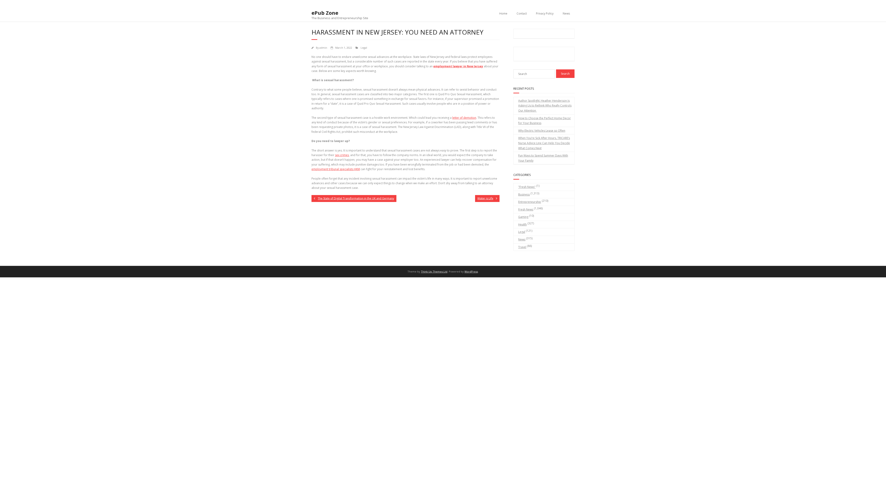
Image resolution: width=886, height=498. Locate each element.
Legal (364, 47)
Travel (522, 247)
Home (503, 13)
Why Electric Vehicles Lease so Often (541, 131)
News (566, 13)
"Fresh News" (527, 187)
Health (522, 224)
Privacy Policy (545, 13)
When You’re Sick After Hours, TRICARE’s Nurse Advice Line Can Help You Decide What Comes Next (544, 143)
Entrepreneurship (529, 202)
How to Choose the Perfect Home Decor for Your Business (544, 120)
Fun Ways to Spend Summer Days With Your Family (543, 158)
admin (323, 47)
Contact (522, 13)
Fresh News (525, 209)
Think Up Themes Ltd (434, 271)
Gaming (523, 217)
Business (524, 194)
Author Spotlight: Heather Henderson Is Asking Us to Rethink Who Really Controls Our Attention (545, 106)
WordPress (471, 271)
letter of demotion (464, 118)
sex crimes (342, 155)
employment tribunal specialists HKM (335, 169)
